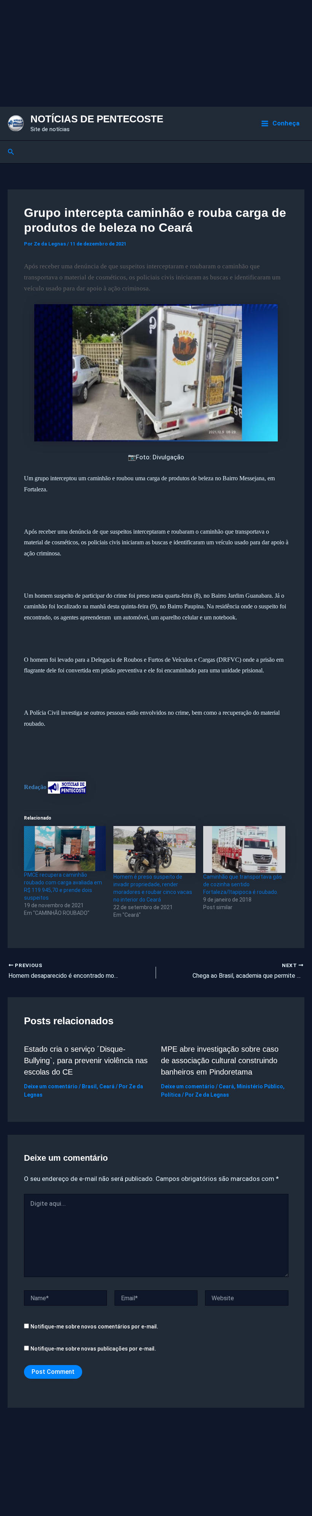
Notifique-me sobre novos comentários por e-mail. (94, 1326)
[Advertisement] (156, 53)
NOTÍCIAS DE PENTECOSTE (96, 119)
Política (171, 1095)
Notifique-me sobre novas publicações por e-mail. (93, 1349)
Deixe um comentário (51, 1086)
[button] (11, 152)
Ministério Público (260, 1086)
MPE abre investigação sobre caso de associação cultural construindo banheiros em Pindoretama (220, 1060)
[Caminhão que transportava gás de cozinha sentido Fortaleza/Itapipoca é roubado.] (244, 849)
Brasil (89, 1086)
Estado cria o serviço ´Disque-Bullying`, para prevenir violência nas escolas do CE (86, 1060)
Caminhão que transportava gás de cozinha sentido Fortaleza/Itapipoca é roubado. (242, 884)
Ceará (107, 1086)
